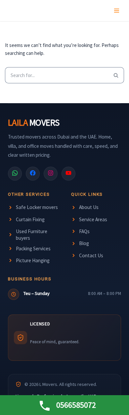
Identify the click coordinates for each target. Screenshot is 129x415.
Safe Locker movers (37, 207)
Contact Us (91, 255)
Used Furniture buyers (31, 234)
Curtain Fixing (30, 219)
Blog (84, 243)
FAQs (84, 231)
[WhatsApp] (15, 173)
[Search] (116, 75)
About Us (89, 207)
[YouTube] (68, 173)
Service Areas (93, 219)
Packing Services (33, 248)
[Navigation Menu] (116, 10)
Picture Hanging (33, 260)
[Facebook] (32, 173)
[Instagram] (50, 173)
